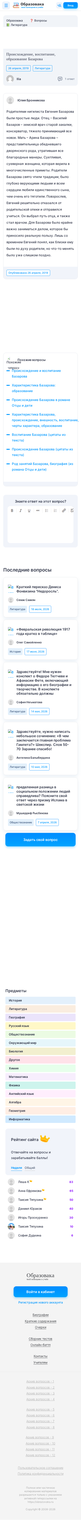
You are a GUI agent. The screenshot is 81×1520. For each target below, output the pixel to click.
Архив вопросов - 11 (40, 1449)
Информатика (19, 1119)
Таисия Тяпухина (30, 1199)
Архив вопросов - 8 (40, 1427)
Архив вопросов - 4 (40, 1399)
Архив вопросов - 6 (40, 1415)
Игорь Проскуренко (33, 1217)
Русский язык (19, 1026)
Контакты (41, 1356)
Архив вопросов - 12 (40, 1455)
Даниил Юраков (30, 1208)
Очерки (40, 1327)
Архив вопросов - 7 (40, 1421)
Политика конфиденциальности (41, 1473)
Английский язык (21, 1094)
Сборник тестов (40, 1338)
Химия (14, 1068)
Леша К (23, 1182)
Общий (30, 1167)
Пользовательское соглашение (40, 1468)
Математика (18, 1077)
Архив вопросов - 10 (40, 1443)
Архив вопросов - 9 (40, 1437)
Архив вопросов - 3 (40, 1393)
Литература (42, 68)
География (17, 1017)
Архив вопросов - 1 (40, 1381)
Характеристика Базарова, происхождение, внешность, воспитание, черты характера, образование (45, 420)
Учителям (40, 1362)
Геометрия (17, 1110)
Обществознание (21, 822)
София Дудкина (29, 1235)
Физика (14, 1085)
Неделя (16, 1167)
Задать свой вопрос (40, 839)
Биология (16, 1051)
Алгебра (15, 1102)
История (15, 651)
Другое (14, 1060)
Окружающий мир (23, 1043)
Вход (70, 5)
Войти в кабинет (40, 1292)
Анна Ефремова (29, 1191)
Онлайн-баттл (40, 1345)
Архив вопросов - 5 (40, 1409)
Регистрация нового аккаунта (40, 1302)
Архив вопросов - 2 (40, 1387)
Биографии (41, 1315)
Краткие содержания (40, 1321)
